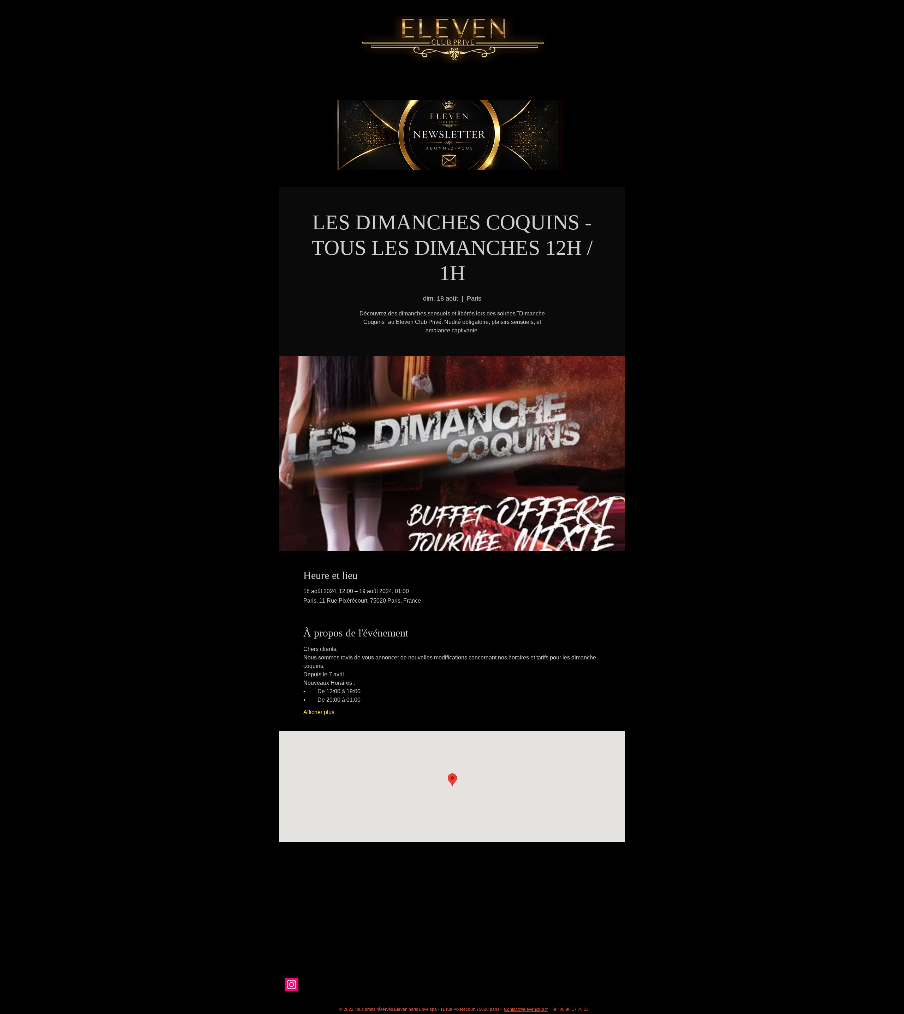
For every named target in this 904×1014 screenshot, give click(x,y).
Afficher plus (318, 712)
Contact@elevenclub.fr (526, 1009)
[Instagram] (291, 984)
